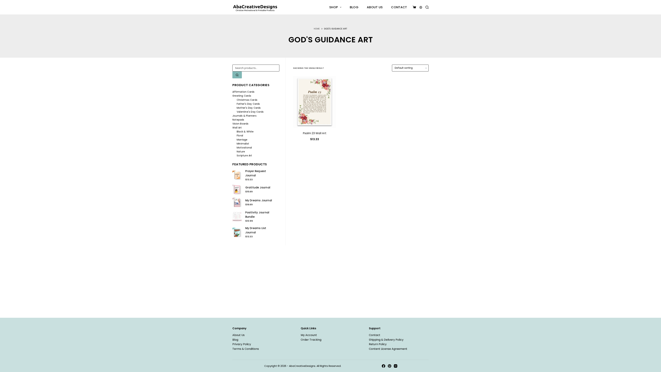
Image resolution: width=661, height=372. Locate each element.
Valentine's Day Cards (250, 111)
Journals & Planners (244, 115)
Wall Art (237, 127)
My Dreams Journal (258, 200)
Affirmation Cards (243, 92)
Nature (241, 151)
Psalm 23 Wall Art (314, 133)
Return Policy (378, 344)
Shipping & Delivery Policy (386, 340)
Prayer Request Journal (255, 173)
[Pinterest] (389, 366)
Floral (240, 135)
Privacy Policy (241, 344)
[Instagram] (395, 366)
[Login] (420, 7)
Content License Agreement (388, 349)
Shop (333, 7)
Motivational (244, 147)
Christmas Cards (247, 100)
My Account (309, 335)
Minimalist (243, 143)
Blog (354, 7)
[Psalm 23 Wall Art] (314, 102)
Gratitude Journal (257, 187)
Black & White (245, 131)
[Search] (427, 7)
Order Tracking (311, 340)
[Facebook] (383, 366)
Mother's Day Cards (249, 108)
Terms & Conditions (245, 349)
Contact (399, 7)
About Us (375, 7)
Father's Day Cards (248, 104)
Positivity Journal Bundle (257, 215)
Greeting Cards (241, 95)
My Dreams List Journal (255, 230)
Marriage (242, 139)
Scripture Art (244, 155)
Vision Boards (240, 123)
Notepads (238, 119)
